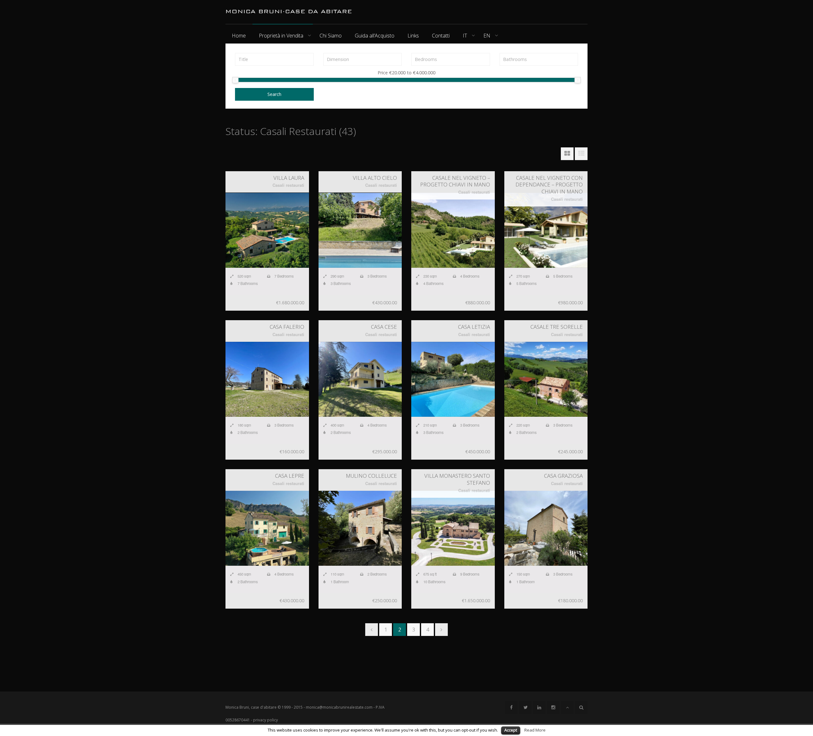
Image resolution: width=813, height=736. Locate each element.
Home (239, 35)
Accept (510, 730)
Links (413, 35)
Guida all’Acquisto (374, 35)
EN (486, 35)
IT (465, 35)
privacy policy (265, 720)
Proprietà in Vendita (281, 35)
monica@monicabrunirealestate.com (339, 707)
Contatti (441, 35)
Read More (535, 730)
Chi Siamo (330, 35)
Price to (406, 73)
